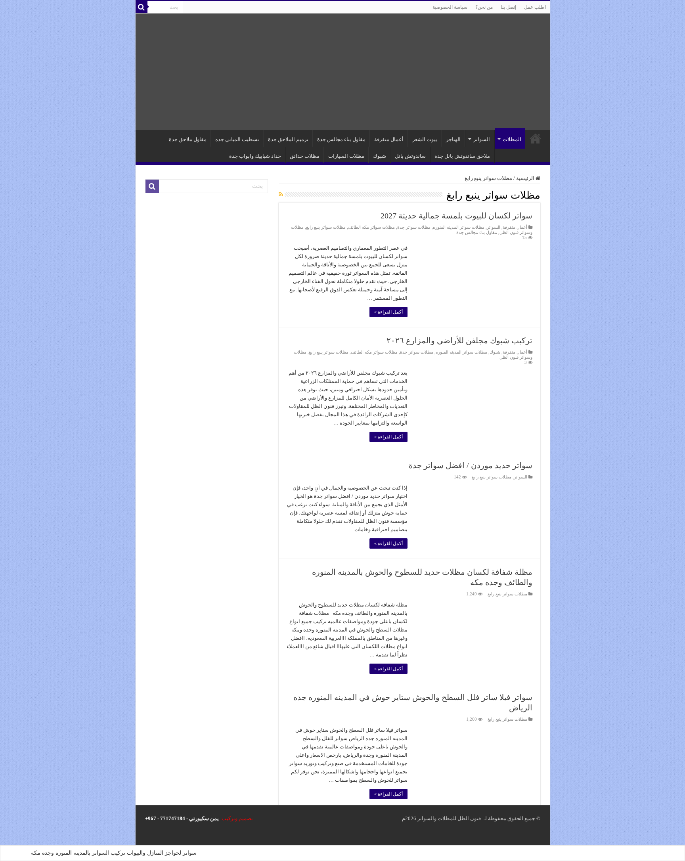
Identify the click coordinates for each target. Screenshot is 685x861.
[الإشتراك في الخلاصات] (281, 194)
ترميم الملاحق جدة (288, 139)
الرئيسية (535, 138)
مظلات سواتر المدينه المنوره (458, 227)
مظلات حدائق (305, 156)
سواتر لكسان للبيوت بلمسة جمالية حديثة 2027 (456, 215)
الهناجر (453, 139)
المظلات (512, 139)
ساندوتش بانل (410, 156)
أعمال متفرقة (389, 139)
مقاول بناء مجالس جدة (341, 139)
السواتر (481, 139)
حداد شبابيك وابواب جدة (255, 156)
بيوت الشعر (424, 139)
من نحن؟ (484, 7)
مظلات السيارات (346, 156)
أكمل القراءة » (388, 312)
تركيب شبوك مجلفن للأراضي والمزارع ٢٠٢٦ (459, 340)
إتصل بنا (508, 7)
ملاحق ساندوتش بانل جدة (462, 156)
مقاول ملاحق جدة (188, 139)
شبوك (379, 156)
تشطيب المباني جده (237, 139)
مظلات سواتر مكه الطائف (371, 227)
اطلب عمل (535, 7)
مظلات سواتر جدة (414, 227)
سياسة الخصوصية (449, 7)
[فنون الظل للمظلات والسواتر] (343, 71)
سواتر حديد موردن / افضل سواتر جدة (470, 465)
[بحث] (141, 7)
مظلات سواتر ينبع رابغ (326, 227)
